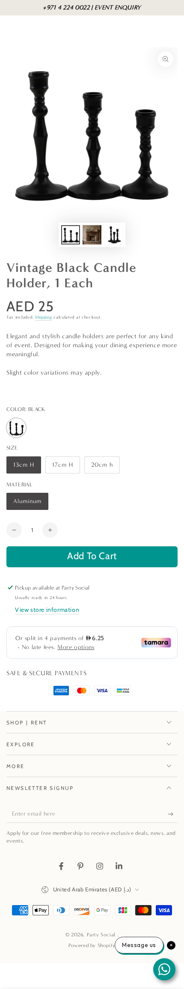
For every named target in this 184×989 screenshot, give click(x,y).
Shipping (43, 317)
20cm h (105, 467)
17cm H (66, 467)
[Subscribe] (173, 814)
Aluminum (29, 503)
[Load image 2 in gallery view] (92, 234)
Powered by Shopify (92, 945)
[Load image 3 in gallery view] (113, 234)
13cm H (27, 467)
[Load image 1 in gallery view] (70, 234)
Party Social (102, 935)
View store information (47, 610)
